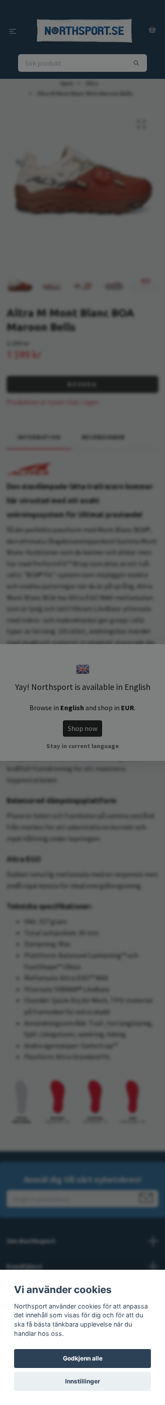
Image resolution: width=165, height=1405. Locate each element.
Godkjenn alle (83, 1358)
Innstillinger (82, 1381)
